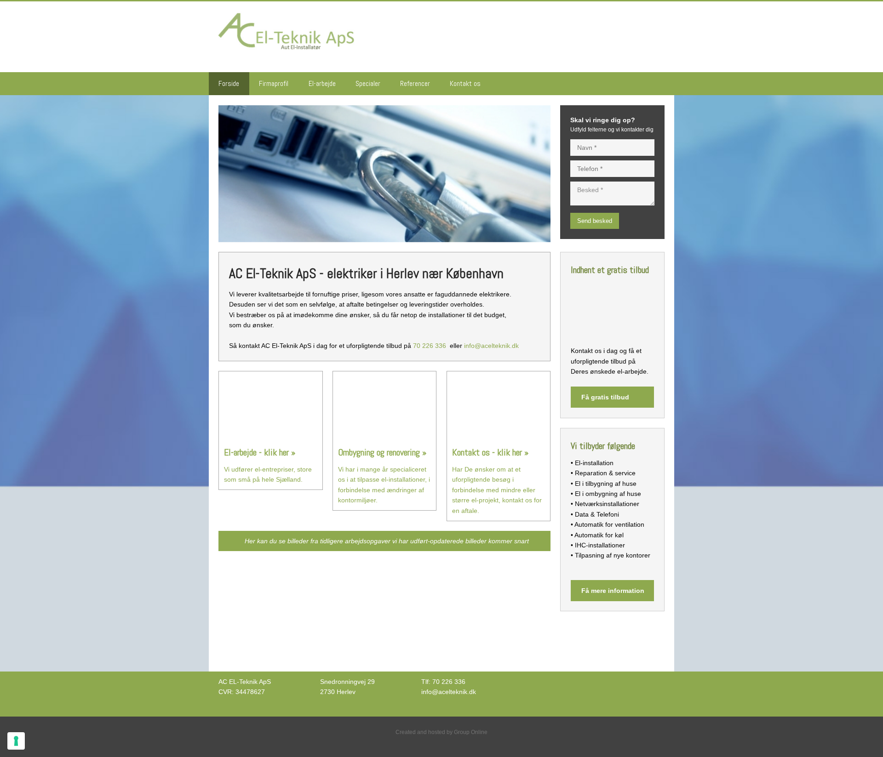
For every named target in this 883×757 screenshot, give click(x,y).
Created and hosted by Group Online (441, 732)
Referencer (415, 83)
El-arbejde (322, 83)
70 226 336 (429, 345)
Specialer (367, 83)
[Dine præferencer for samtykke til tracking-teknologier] (16, 741)
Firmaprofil (273, 83)
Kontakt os (465, 83)
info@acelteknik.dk (491, 345)
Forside (228, 83)
